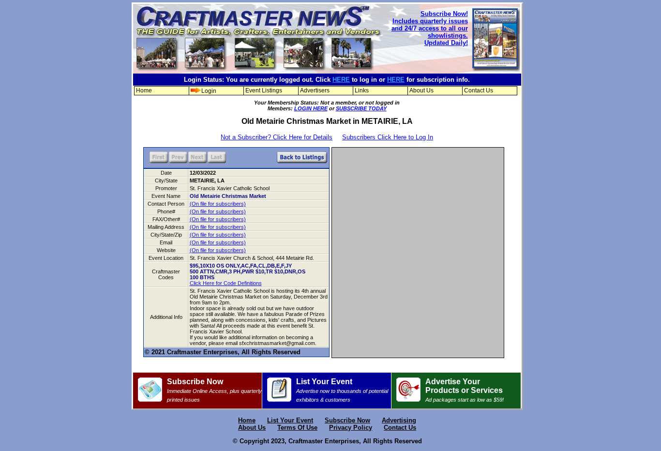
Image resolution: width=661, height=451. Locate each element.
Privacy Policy (350, 427)
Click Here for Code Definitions (226, 283)
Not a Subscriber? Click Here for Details (276, 137)
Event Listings (263, 90)
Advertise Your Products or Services (464, 390)
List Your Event (342, 390)
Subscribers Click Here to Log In (387, 137)
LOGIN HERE (311, 108)
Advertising (399, 420)
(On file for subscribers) (218, 204)
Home (144, 90)
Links (362, 90)
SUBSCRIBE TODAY (361, 108)
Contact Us (478, 90)
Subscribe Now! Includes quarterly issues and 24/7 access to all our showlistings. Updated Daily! (429, 28)
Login (208, 91)
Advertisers (315, 90)
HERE (341, 79)
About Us (421, 90)
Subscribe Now (214, 390)
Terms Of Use (297, 427)
